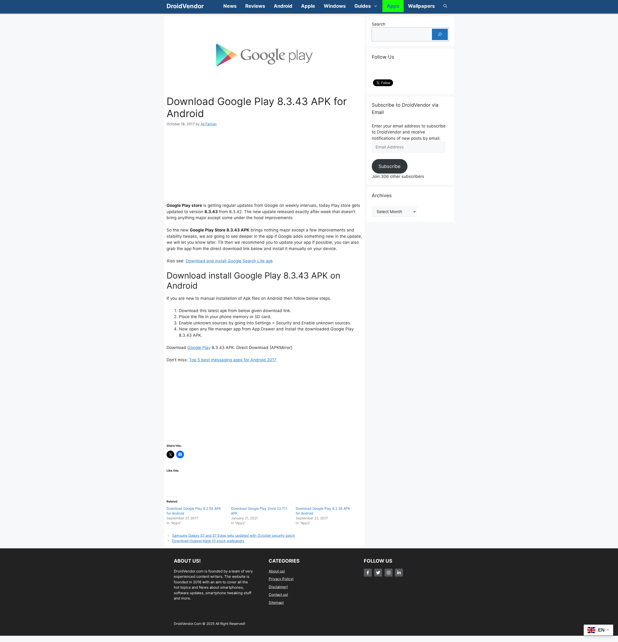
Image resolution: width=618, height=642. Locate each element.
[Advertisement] (264, 164)
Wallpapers (421, 6)
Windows (335, 6)
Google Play (199, 347)
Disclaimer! (278, 587)
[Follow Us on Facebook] (368, 573)
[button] (445, 6)
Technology (279, 610)
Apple (308, 6)
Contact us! (278, 594)
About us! (277, 571)
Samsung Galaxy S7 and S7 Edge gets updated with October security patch (233, 535)
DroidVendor (185, 6)
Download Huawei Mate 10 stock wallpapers (208, 541)
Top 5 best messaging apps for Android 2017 (232, 359)
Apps (393, 6)
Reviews (255, 6)
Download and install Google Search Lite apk (229, 260)
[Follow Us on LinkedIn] (399, 573)
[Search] (440, 34)
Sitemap (276, 602)
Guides (362, 6)
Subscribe (389, 166)
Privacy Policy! (281, 579)
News (230, 6)
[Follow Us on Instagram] (389, 573)
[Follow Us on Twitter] (378, 573)
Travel (274, 618)
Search (378, 24)
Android (283, 6)
